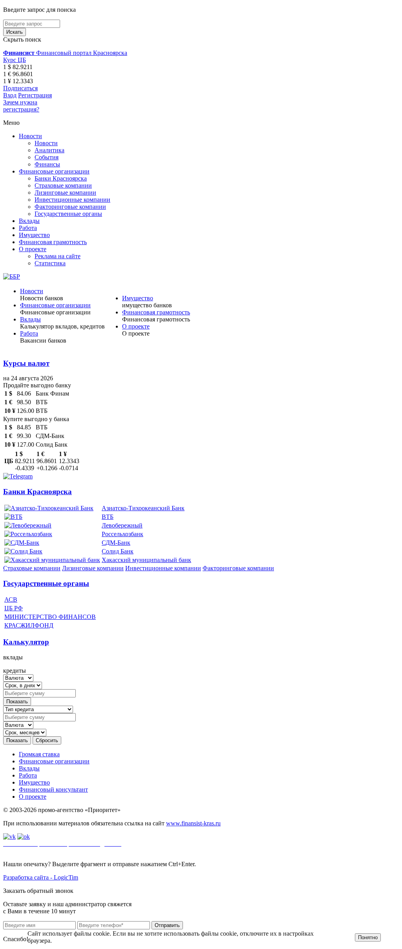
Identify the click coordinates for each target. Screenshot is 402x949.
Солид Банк (117, 551)
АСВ (10, 599)
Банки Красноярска (61, 178)
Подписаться (20, 88)
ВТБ (107, 516)
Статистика (50, 263)
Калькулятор (26, 642)
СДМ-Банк (116, 542)
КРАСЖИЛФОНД (28, 625)
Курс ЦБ (14, 60)
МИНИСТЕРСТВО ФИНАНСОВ (50, 616)
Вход (9, 95)
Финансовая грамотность (53, 242)
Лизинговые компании (65, 192)
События (46, 157)
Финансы (47, 164)
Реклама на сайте (57, 256)
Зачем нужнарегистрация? (21, 106)
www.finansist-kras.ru (193, 823)
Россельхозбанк (122, 534)
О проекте (32, 249)
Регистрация (35, 95)
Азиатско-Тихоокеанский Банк (143, 508)
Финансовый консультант (53, 789)
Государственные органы (68, 213)
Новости (30, 136)
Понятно (368, 937)
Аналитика (49, 150)
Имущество (34, 235)
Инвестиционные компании (72, 199)
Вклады (29, 220)
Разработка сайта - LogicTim (40, 877)
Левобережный (122, 525)
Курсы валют (26, 363)
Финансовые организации (54, 171)
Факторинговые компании (70, 206)
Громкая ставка (39, 754)
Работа (28, 227)
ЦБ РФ (13, 608)
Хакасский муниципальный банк (146, 560)
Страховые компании (63, 185)
